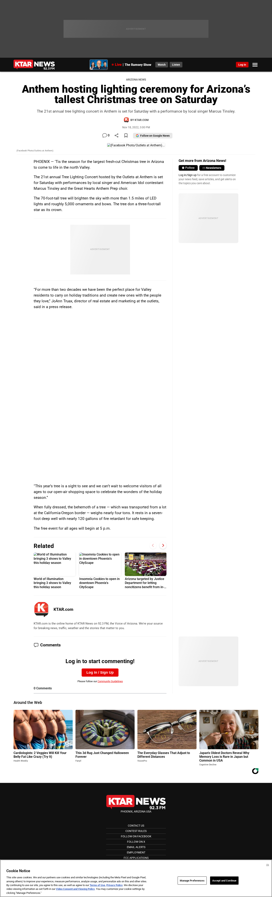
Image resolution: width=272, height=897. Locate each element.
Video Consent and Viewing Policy (75, 889)
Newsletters (213, 167)
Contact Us (136, 825)
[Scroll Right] (162, 545)
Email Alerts (136, 847)
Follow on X (136, 841)
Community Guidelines (110, 681)
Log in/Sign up (188, 175)
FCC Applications (136, 857)
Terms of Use (97, 885)
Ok (267, 865)
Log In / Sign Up (100, 672)
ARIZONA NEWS (136, 79)
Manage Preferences (192, 880)
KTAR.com (63, 609)
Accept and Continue (224, 880)
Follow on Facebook (136, 836)
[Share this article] (116, 135)
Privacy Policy (114, 885)
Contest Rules (136, 831)
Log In (242, 64)
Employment (136, 852)
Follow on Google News (155, 135)
